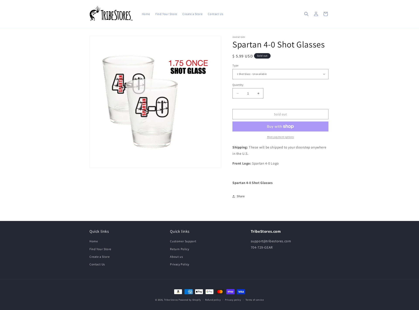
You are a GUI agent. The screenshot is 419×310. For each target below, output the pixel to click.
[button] (306, 14)
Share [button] (241, 196)
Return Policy (179, 249)
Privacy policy (233, 299)
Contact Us (97, 264)
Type (235, 65)
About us (176, 257)
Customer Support (183, 241)
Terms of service (255, 299)
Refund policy (213, 299)
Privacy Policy (179, 264)
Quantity (237, 85)
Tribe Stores (171, 299)
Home (93, 241)
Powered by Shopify (190, 299)
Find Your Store (100, 249)
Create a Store (99, 257)
